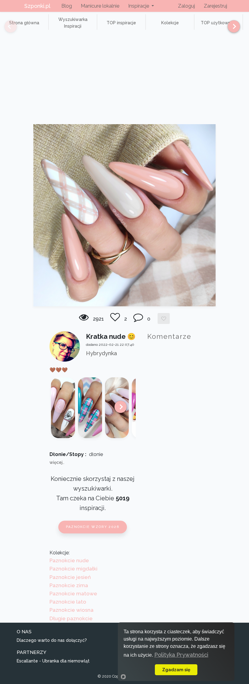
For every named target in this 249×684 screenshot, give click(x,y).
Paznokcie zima (68, 585)
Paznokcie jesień (70, 577)
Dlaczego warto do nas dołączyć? (52, 640)
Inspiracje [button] (139, 6)
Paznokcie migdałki (73, 569)
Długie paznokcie (71, 618)
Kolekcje (170, 22)
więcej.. (56, 462)
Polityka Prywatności (181, 655)
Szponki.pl (37, 6)
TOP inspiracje (121, 22)
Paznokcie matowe (73, 593)
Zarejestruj (215, 6)
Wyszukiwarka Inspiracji (72, 23)
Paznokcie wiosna (71, 610)
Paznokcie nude (69, 560)
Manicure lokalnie (100, 6)
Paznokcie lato (67, 602)
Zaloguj (186, 6)
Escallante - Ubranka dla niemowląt (53, 660)
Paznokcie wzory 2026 (92, 527)
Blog (66, 6)
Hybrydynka (101, 353)
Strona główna (24, 22)
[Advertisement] (124, 78)
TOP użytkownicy (219, 22)
